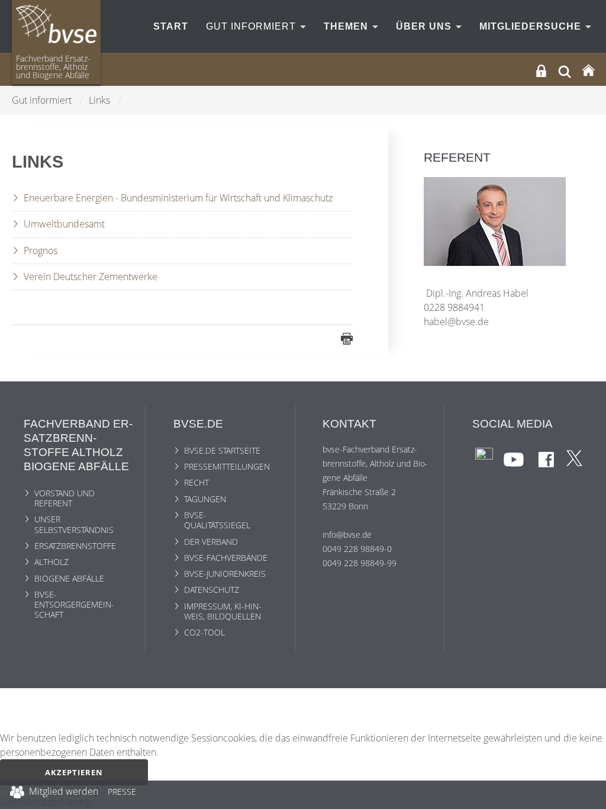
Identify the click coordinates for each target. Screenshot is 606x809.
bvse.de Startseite (222, 450)
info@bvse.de (347, 534)
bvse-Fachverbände (225, 557)
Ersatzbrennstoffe (75, 545)
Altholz (51, 561)
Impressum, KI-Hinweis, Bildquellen (223, 611)
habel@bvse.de (456, 321)
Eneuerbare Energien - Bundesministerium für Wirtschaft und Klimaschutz (178, 197)
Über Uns (425, 26)
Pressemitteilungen (227, 466)
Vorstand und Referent (64, 498)
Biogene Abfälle (69, 578)
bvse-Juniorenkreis (225, 573)
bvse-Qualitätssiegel (217, 520)
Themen (347, 26)
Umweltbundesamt (64, 223)
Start (170, 26)
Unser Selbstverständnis (74, 524)
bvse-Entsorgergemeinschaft (74, 605)
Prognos (40, 250)
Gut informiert (252, 26)
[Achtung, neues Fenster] (484, 455)
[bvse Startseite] (588, 71)
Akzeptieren (74, 772)
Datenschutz (211, 589)
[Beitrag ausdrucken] (347, 338)
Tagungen (205, 499)
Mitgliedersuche (531, 26)
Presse (122, 793)
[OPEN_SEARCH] (565, 70)
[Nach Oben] (589, 795)
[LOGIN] (541, 71)
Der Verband (211, 541)
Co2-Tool (204, 632)
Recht (196, 482)
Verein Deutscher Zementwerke (90, 276)
